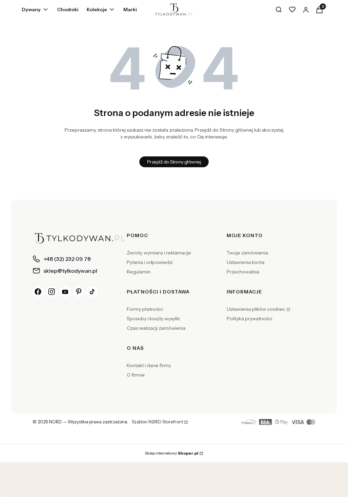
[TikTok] (92, 291)
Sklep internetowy (171, 453)
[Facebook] (38, 291)
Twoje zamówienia (247, 253)
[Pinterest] (78, 291)
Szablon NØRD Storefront (157, 422)
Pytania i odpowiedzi (150, 262)
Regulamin (139, 272)
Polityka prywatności (249, 319)
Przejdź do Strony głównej (174, 162)
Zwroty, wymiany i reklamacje (159, 253)
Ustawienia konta (245, 262)
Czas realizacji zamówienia (156, 328)
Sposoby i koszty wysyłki (153, 319)
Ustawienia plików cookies (256, 309)
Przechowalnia (243, 272)
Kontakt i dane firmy (149, 365)
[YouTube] (65, 291)
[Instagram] (51, 291)
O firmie (136, 375)
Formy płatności (145, 309)
